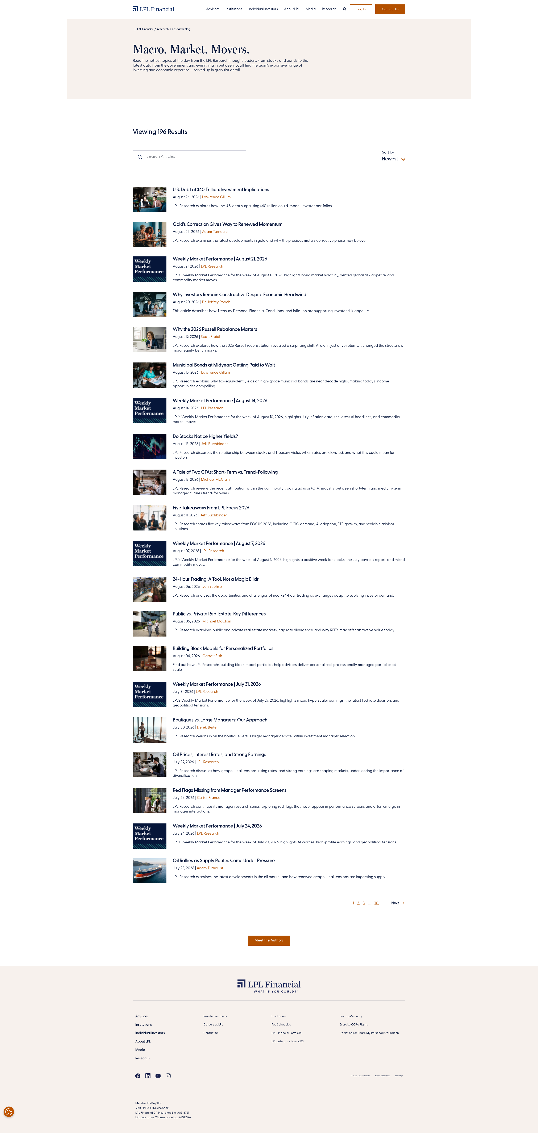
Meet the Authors (269, 941)
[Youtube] (158, 1075)
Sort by (388, 153)
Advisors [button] (212, 9)
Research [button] (329, 9)
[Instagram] (168, 1075)
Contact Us (390, 9)
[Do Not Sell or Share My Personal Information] (9, 1112)
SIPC (159, 1103)
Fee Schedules (281, 1024)
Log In (361, 9)
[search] (345, 9)
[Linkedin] (147, 1075)
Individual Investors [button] (263, 9)
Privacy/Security (351, 1016)
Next (395, 903)
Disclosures (279, 1016)
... (369, 903)
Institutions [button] (234, 9)
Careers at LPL (213, 1024)
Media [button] (311, 9)
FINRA (151, 1103)
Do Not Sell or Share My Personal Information (369, 1033)
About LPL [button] (291, 9)
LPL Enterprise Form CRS (288, 1041)
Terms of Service (382, 1076)
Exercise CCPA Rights (354, 1024)
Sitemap (399, 1076)
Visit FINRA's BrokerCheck (152, 1108)
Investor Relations (215, 1016)
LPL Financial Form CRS (287, 1033)
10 (376, 903)
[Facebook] (137, 1075)
